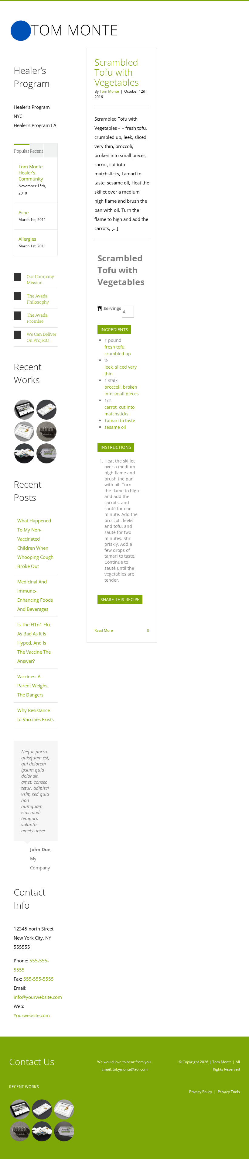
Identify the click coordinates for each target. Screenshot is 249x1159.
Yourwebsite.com (32, 1015)
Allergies (27, 239)
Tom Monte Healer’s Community (31, 172)
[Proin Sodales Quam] (24, 431)
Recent (36, 151)
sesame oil (115, 427)
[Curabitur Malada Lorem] (24, 453)
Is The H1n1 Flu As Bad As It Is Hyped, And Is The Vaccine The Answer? (34, 642)
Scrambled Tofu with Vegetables (116, 72)
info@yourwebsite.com (38, 997)
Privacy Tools (229, 1091)
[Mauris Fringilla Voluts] (46, 410)
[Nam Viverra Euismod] (46, 431)
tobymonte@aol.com (130, 1069)
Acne (24, 212)
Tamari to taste (119, 420)
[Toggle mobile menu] (237, 25)
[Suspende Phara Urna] (46, 453)
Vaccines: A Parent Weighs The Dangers (32, 685)
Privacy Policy (200, 1091)
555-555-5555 (38, 979)
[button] (36, 279)
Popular (21, 151)
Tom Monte (109, 91)
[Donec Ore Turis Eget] (24, 410)
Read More (103, 630)
